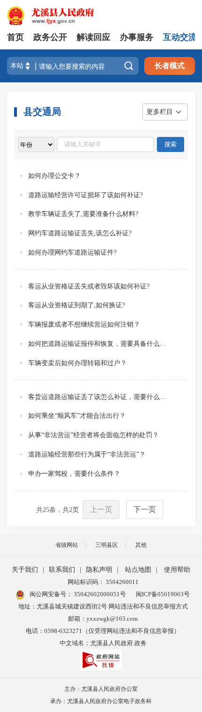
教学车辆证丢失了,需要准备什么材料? (83, 213)
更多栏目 (160, 111)
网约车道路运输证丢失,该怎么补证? (80, 233)
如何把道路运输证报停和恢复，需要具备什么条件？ (100, 343)
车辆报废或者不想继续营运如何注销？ (84, 324)
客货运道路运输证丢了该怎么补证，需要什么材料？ (100, 396)
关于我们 (25, 569)
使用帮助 (177, 569)
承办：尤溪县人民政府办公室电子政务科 (101, 701)
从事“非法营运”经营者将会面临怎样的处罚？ (93, 435)
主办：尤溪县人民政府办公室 (101, 689)
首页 (15, 37)
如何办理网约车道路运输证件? (72, 252)
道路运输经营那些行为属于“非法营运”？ (87, 454)
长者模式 (170, 66)
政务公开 (50, 37)
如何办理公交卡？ (54, 175)
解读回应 (93, 37)
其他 (141, 545)
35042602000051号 (100, 594)
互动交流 (180, 37)
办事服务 (137, 37)
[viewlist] (36, 144)
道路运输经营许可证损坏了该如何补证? (85, 195)
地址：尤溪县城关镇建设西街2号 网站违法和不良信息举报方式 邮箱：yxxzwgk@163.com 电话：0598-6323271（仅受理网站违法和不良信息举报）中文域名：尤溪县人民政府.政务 (103, 625)
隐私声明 (99, 569)
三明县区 (106, 545)
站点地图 (138, 569)
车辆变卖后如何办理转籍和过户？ (77, 363)
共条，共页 (57, 509)
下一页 (144, 509)
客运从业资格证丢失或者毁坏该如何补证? (88, 286)
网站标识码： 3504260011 (103, 581)
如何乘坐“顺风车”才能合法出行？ (77, 415)
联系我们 (62, 569)
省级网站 (66, 545)
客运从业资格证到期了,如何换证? (76, 305)
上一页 (101, 509)
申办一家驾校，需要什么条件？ (74, 473)
